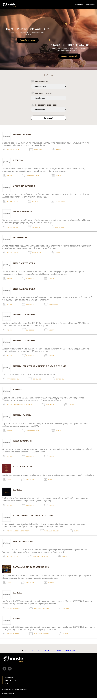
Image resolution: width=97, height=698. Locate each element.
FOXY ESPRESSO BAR (23, 541)
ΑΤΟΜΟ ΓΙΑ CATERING (24, 186)
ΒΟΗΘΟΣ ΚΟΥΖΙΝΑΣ (22, 211)
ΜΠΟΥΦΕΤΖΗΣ (20, 237)
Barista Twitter (10, 669)
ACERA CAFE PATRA (22, 466)
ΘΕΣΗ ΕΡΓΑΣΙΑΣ (41, 82)
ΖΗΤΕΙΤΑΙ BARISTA (22, 134)
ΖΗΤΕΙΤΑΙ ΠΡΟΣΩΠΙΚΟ (24, 314)
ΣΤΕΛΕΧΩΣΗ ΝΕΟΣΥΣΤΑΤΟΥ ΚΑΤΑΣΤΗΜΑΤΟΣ (35, 515)
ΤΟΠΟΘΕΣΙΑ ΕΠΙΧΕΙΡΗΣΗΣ (46, 105)
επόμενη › (59, 650)
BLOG (7, 683)
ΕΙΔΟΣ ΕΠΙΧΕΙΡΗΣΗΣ (43, 93)
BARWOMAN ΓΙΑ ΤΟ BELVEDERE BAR (31, 567)
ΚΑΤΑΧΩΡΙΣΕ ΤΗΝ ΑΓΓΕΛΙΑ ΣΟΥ (69, 45)
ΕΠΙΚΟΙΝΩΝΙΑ (9, 677)
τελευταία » (70, 650)
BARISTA (17, 389)
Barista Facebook (4, 669)
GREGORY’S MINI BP (22, 441)
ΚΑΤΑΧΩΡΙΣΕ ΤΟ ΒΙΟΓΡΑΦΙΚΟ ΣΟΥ (27, 29)
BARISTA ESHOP (10, 680)
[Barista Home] (9, 4)
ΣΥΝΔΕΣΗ (90, 4)
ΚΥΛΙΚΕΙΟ (18, 160)
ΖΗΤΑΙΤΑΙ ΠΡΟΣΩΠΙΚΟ (24, 263)
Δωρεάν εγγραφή (27, 40)
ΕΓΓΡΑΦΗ (79, 4)
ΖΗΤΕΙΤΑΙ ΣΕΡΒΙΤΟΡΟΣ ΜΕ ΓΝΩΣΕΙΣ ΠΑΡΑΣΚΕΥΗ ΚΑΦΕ (39, 366)
